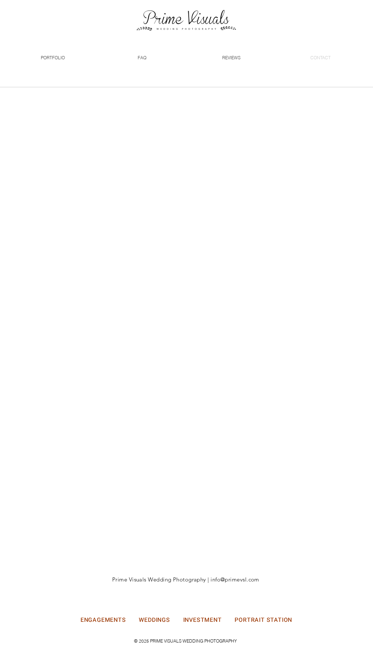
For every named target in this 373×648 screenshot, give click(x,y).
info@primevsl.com (235, 579)
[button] (52, 57)
